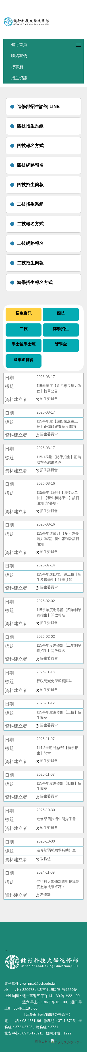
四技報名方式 (30, 145)
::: (5, 951)
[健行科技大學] (43, 22)
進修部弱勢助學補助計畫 (56, 850)
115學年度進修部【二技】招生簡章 (59, 714)
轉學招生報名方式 (35, 282)
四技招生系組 (30, 126)
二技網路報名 (30, 243)
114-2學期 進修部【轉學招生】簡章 (57, 750)
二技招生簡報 (30, 262)
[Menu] (76, 44)
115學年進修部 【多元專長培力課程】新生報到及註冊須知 (58, 539)
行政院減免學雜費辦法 (54, 681)
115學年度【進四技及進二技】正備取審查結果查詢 (57, 423)
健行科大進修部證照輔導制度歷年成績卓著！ (58, 884)
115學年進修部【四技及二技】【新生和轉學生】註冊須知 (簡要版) (58, 498)
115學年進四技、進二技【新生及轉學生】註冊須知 (59, 577)
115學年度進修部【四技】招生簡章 (59, 786)
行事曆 (17, 66)
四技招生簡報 (30, 184)
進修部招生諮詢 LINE (38, 106)
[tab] (23, 314)
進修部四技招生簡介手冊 (56, 819)
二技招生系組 (30, 204)
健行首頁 (19, 44)
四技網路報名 (30, 165)
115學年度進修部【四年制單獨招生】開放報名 (59, 612)
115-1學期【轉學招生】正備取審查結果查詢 (59, 459)
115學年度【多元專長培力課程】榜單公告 (59, 388)
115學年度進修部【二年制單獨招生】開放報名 (59, 648)
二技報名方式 (30, 223)
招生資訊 (19, 78)
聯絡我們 (19, 55)
